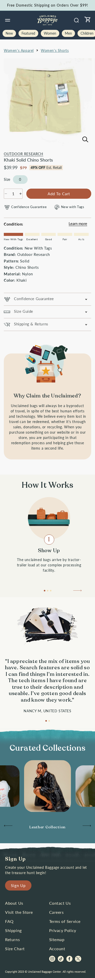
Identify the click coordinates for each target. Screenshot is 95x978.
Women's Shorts (55, 50)
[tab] (44, 590)
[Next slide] (77, 591)
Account (57, 948)
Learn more (78, 223)
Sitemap (57, 939)
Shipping (13, 930)
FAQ (9, 921)
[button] (7, 20)
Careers (56, 912)
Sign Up (18, 885)
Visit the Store (19, 912)
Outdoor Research (23, 154)
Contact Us (60, 903)
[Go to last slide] (7, 827)
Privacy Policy (62, 930)
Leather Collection (47, 827)
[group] (47, 827)
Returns (12, 939)
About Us (14, 903)
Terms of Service (65, 921)
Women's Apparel (19, 50)
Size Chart (15, 948)
